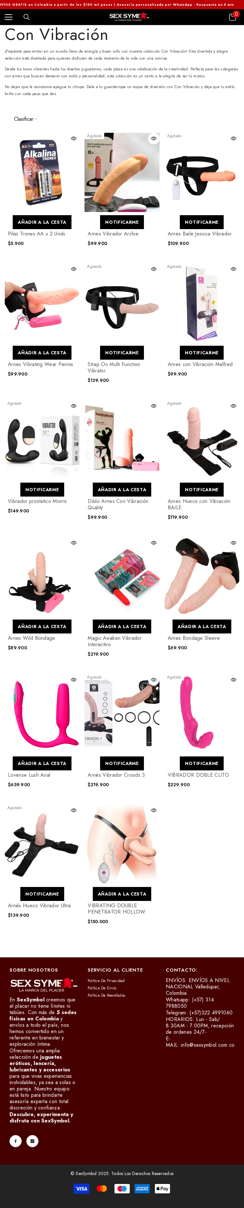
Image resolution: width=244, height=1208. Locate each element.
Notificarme (122, 222)
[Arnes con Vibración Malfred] (202, 303)
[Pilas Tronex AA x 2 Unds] (42, 172)
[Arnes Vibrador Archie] (122, 172)
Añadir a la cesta (42, 222)
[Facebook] (16, 1141)
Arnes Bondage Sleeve (194, 638)
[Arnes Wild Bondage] (42, 576)
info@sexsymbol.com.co (208, 1045)
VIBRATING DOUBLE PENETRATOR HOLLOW (116, 909)
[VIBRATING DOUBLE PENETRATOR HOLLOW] (122, 844)
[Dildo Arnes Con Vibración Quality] (122, 439)
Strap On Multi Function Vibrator (114, 367)
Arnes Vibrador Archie (113, 234)
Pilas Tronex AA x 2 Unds (36, 234)
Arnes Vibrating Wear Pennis (40, 364)
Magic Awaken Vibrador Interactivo (115, 641)
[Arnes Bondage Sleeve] (202, 576)
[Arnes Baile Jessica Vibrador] (202, 172)
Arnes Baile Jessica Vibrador (200, 234)
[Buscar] (26, 17)
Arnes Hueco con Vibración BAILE (199, 504)
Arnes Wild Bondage (31, 638)
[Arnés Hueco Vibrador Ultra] (42, 844)
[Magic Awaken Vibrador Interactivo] (122, 576)
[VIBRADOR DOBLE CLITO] (202, 713)
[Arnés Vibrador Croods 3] (122, 713)
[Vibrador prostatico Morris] (42, 439)
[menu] (8, 17)
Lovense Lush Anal (29, 775)
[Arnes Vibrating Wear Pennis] (42, 303)
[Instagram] (32, 1141)
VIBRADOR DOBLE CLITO (198, 775)
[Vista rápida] (73, 138)
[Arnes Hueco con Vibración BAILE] (202, 439)
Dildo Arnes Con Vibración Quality (118, 504)
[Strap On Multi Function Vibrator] (122, 303)
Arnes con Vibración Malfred (200, 364)
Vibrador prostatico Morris (37, 501)
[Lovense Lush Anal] (42, 713)
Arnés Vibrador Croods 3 (116, 775)
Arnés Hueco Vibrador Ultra (39, 906)
